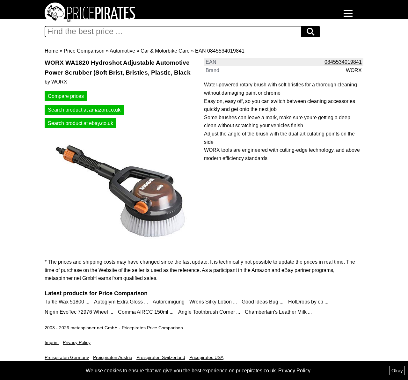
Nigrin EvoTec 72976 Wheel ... (79, 312)
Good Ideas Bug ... (262, 301)
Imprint (52, 342)
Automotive (122, 51)
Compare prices (66, 96)
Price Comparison (84, 51)
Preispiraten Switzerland (160, 357)
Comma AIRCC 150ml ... (145, 312)
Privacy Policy (77, 342)
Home (51, 51)
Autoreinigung (169, 301)
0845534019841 (343, 62)
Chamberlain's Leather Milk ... (278, 312)
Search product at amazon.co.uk (84, 110)
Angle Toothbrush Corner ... (209, 312)
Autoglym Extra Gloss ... (121, 301)
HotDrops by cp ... (308, 301)
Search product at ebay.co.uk (80, 123)
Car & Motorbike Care (165, 51)
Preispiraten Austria (112, 357)
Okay (397, 370)
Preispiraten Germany (67, 357)
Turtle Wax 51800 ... (67, 301)
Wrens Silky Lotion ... (213, 301)
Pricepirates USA (206, 357)
